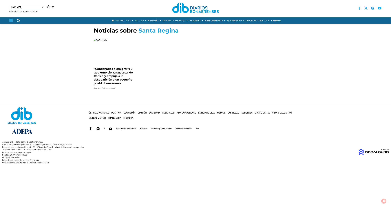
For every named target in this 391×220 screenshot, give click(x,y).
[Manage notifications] (383, 201)
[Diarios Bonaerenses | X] (366, 8)
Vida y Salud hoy (282, 112)
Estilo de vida (234, 20)
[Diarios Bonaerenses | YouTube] (380, 8)
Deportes (251, 20)
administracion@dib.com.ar (19, 152)
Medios (277, 20)
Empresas (233, 112)
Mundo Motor (97, 118)
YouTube (110, 128)
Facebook (90, 128)
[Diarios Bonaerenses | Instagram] (373, 8)
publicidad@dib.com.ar (21, 144)
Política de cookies (183, 128)
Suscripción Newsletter (126, 128)
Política (139, 20)
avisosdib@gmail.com (63, 144)
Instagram (98, 128)
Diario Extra (262, 112)
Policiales (195, 20)
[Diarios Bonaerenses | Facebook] (359, 8)
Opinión (167, 20)
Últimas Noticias (121, 20)
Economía (153, 20)
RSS (197, 128)
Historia (264, 20)
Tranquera (114, 118)
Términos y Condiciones (161, 128)
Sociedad (180, 20)
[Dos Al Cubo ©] (374, 154)
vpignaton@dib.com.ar (42, 144)
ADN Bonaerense (214, 20)
